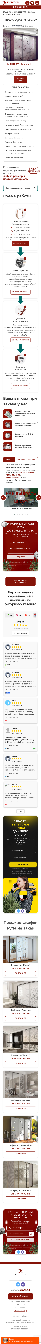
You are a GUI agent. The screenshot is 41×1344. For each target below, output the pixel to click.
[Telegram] (18, 911)
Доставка (21, 459)
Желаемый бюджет (22, 548)
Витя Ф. (14, 784)
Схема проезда (20, 1311)
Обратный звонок (20, 1296)
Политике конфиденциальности (21, 871)
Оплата (31, 459)
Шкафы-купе (20, 12)
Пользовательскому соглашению (22, 873)
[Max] (22, 911)
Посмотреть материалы (20, 581)
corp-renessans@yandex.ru (20, 1301)
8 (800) (20, 1290)
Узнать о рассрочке (20, 340)
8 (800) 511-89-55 (22, 227)
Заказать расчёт (20, 79)
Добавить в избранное (20, 1316)
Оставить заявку (20, 243)
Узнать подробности (33, 170)
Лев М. (14, 700)
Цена (8, 459)
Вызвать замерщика (20, 291)
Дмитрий (15, 672)
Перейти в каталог (20, 386)
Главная (7, 12)
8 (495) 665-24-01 (22, 231)
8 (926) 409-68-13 (22, 234)
